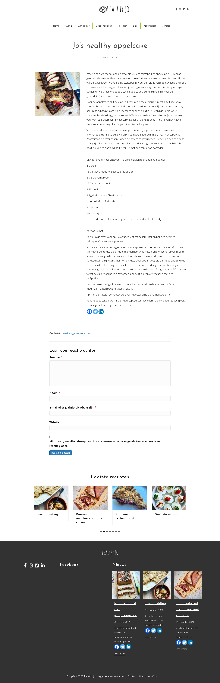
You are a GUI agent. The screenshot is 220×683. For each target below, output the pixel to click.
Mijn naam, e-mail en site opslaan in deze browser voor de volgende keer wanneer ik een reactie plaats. (105, 444)
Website (54, 422)
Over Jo (68, 25)
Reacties (55, 357)
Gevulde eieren (166, 514)
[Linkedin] (101, 311)
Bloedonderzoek (104, 25)
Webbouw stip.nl (148, 676)
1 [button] (101, 532)
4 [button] (110, 532)
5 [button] (113, 532)
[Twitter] (95, 311)
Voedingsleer (150, 25)
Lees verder (119, 653)
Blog (135, 25)
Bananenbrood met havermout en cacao (90, 518)
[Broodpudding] (157, 584)
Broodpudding (47, 514)
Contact (166, 25)
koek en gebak (71, 333)
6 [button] (116, 532)
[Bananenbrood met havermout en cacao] (188, 584)
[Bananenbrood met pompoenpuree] (126, 584)
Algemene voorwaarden (111, 676)
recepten (85, 333)
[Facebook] (89, 311)
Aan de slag (83, 25)
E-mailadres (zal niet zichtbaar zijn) (72, 407)
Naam (54, 393)
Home (56, 25)
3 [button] (107, 532)
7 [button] (119, 532)
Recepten (122, 25)
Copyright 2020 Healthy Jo (80, 676)
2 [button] (104, 532)
